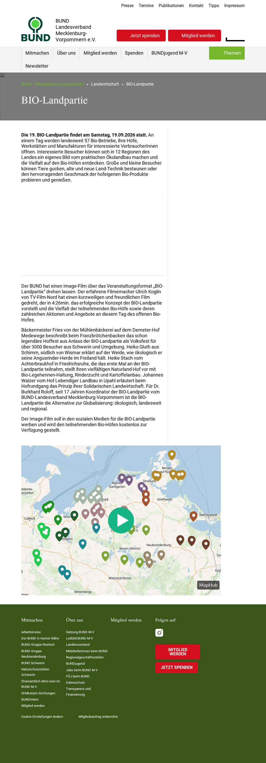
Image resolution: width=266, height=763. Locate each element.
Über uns (66, 53)
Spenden (134, 53)
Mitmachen (37, 53)
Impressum (234, 5)
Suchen (241, 35)
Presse (127, 5)
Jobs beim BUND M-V (82, 670)
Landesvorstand (78, 644)
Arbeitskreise (31, 632)
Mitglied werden (198, 35)
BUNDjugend (75, 663)
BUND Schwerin (33, 663)
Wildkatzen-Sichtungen (38, 693)
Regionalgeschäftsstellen (85, 657)
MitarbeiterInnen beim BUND (87, 651)
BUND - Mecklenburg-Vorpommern (52, 84)
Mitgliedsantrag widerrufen (98, 717)
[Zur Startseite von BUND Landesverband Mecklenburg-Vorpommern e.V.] (35, 29)
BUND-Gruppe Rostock (38, 644)
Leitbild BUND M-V (79, 638)
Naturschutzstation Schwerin (35, 672)
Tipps (214, 5)
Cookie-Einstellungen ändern (42, 717)
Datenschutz (75, 682)
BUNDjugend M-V (169, 53)
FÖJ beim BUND (78, 676)
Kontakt (196, 5)
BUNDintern (29, 699)
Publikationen (171, 5)
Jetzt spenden (145, 35)
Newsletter (36, 66)
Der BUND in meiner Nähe (40, 638)
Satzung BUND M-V (80, 632)
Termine (146, 5)
